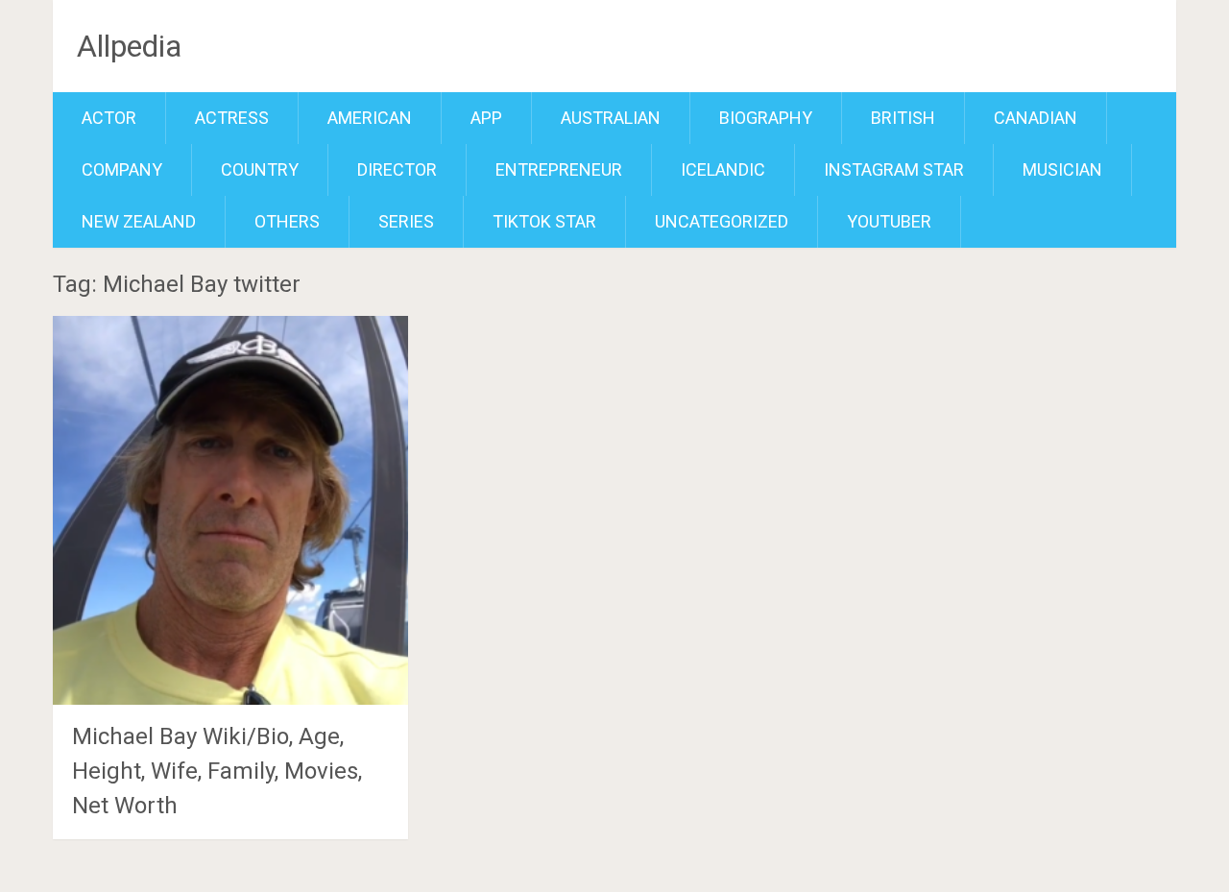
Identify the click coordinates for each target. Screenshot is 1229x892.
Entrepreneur (558, 169)
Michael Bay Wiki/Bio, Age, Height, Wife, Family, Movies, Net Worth (217, 771)
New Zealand (139, 221)
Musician (1062, 169)
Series (406, 221)
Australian (611, 118)
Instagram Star (894, 169)
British (903, 118)
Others (287, 221)
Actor (109, 118)
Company (122, 169)
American (369, 118)
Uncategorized (721, 221)
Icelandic (723, 169)
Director (397, 169)
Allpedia (129, 46)
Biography (765, 118)
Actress (232, 118)
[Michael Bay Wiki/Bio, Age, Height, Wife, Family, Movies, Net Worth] (230, 510)
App (486, 118)
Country (260, 169)
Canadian (1035, 118)
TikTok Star (544, 221)
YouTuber (889, 221)
